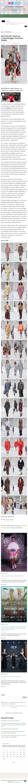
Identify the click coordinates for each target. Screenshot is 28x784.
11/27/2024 (4, 679)
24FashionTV (17, 525)
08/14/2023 (10, 43)
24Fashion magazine (14, 6)
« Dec (13, 762)
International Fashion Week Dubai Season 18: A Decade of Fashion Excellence (13, 732)
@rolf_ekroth (9, 519)
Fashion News (16, 43)
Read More (3, 686)
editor (4, 43)
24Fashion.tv (17, 782)
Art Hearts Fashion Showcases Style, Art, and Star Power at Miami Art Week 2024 (16, 23)
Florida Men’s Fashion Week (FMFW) (10, 721)
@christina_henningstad (16, 527)
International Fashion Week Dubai (11, 676)
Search (3, 695)
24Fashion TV (4, 706)
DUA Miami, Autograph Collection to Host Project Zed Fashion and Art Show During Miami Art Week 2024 (13, 725)
